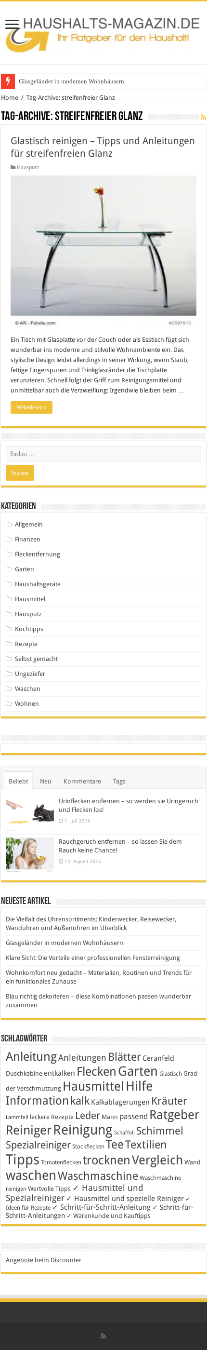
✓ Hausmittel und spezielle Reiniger (125, 1198)
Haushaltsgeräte (38, 584)
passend (133, 1116)
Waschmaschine (98, 1176)
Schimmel (159, 1131)
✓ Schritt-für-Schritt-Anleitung (101, 1207)
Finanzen (27, 539)
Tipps (22, 1159)
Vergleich (157, 1160)
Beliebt (18, 781)
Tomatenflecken (61, 1162)
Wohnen (27, 703)
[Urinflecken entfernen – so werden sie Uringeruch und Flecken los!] (30, 814)
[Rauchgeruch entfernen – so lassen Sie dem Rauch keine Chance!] (30, 855)
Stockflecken (88, 1146)
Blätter (124, 1057)
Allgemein (29, 524)
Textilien (146, 1144)
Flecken (96, 1071)
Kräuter (169, 1101)
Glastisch (170, 1073)
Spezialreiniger (38, 1145)
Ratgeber (174, 1114)
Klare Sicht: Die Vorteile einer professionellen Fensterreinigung (93, 957)
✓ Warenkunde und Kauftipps (108, 1215)
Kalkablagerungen (120, 1102)
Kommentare (82, 781)
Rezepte (26, 644)
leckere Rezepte (52, 1116)
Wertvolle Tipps (49, 1188)
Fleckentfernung (37, 554)
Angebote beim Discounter (43, 1260)
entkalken (59, 1073)
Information (37, 1100)
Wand (192, 1162)
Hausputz (28, 167)
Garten (24, 569)
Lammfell (17, 1117)
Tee (115, 1144)
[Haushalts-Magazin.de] (103, 30)
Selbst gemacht (36, 658)
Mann (110, 1116)
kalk (80, 1100)
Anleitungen (82, 1058)
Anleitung (31, 1057)
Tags (119, 781)
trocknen (106, 1160)
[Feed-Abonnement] (203, 117)
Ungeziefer (30, 673)
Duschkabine (24, 1073)
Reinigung (83, 1130)
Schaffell (124, 1133)
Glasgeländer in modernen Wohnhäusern (71, 81)
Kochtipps (29, 629)
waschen (31, 1175)
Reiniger (29, 1130)
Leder (87, 1115)
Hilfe (139, 1086)
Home (9, 97)
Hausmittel (30, 599)
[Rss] (103, 1336)
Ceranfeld (158, 1058)
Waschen (27, 688)
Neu (46, 781)
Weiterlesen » (31, 407)
